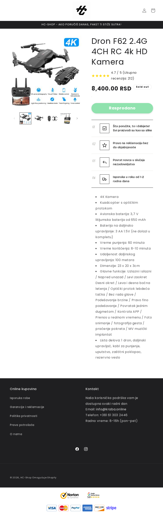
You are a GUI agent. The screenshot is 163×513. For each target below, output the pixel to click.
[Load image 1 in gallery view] (25, 118)
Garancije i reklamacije (27, 407)
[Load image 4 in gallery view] (66, 118)
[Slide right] (77, 118)
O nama (16, 434)
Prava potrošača (22, 425)
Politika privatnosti (23, 416)
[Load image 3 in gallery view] (52, 118)
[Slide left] (14, 118)
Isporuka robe (20, 398)
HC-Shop (26, 477)
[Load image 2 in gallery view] (39, 118)
